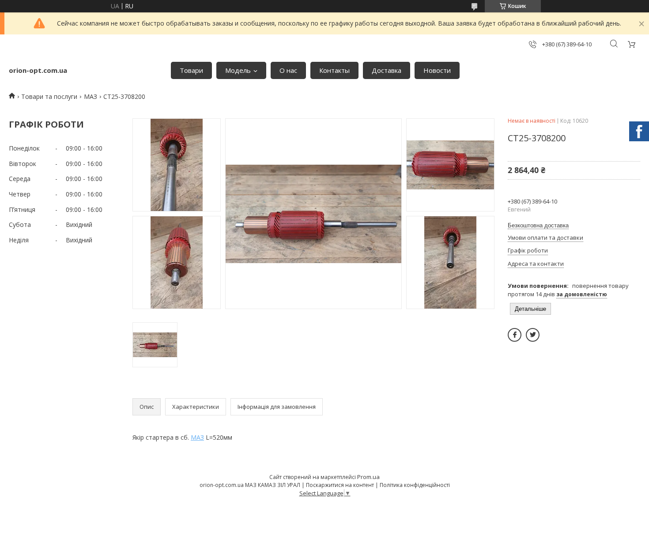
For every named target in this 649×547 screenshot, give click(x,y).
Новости (437, 70)
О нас (288, 70)
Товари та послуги (49, 96)
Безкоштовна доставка (538, 225)
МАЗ (90, 96)
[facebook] (514, 335)
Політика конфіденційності (415, 485)
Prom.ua (368, 477)
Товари (191, 70)
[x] (533, 335)
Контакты (334, 70)
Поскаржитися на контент (340, 485)
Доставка (386, 70)
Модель (238, 70)
